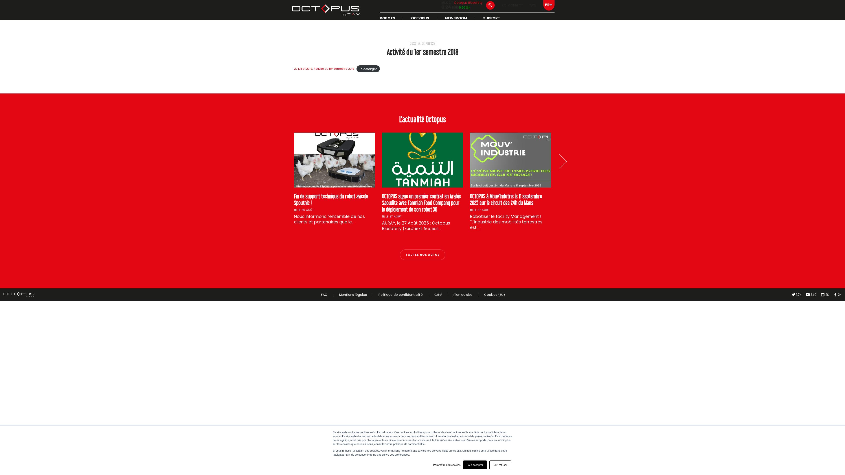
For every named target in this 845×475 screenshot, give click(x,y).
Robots (387, 18)
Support (491, 18)
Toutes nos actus (423, 255)
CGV (438, 294)
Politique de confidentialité (400, 294)
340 (813, 294)
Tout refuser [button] (500, 465)
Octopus (420, 18)
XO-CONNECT (512, 5)
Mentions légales (353, 294)
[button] (559, 161)
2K (827, 294)
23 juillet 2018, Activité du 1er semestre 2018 (324, 69)
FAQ (324, 294)
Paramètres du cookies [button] (447, 465)
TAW (532, 5)
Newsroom (456, 18)
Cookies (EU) (494, 294)
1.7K (798, 294)
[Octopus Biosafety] (325, 10)
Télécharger (368, 69)
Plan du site (463, 294)
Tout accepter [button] (475, 465)
